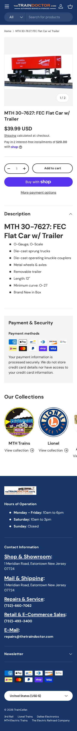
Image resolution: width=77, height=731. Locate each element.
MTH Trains (19, 443)
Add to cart (52, 168)
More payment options (38, 192)
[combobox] (38, 17)
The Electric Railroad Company (51, 720)
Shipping (10, 135)
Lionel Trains (25, 716)
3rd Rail (8, 716)
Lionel (53, 443)
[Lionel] (53, 422)
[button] (70, 6)
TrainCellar (20, 709)
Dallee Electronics (48, 716)
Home (7, 31)
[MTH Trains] (19, 422)
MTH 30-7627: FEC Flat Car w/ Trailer (37, 31)
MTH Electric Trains (16, 720)
